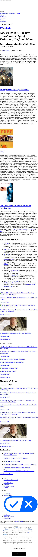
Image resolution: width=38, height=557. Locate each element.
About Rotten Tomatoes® (11, 480)
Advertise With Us (9, 486)
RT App (2, 18)
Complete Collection (13, 283)
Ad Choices (7, 493)
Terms (6, 529)
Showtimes (3, 21)
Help (5, 478)
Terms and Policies (9, 516)
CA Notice (7, 515)
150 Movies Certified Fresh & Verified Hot (15, 458)
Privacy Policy (8, 495)
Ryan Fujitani (6, 50)
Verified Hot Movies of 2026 (12, 461)
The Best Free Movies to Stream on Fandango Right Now (20, 464)
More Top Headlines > (6, 474)
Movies (2, 15)
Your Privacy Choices (11, 513)
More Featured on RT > (6, 446)
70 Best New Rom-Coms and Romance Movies (17, 467)
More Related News (5, 339)
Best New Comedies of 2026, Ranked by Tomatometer (19, 471)
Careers (6, 487)
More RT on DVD (5, 377)
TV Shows (3, 16)
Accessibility (7, 518)
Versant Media (19, 521)
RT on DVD (5, 28)
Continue (19, 553)
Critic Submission (8, 483)
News (1, 20)
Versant (16, 527)
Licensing (6, 484)
